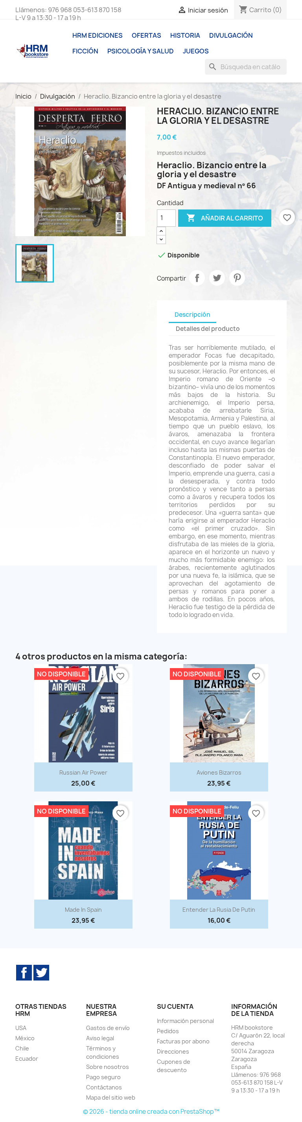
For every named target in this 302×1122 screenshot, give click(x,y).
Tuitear (217, 278)
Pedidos (168, 1031)
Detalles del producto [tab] (208, 329)
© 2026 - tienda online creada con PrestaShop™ (151, 1111)
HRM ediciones (97, 35)
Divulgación (231, 35)
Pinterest (237, 278)
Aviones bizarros (219, 772)
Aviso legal (100, 1038)
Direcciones (173, 1051)
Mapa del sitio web (110, 1097)
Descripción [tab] (192, 314)
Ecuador (26, 1058)
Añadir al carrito (224, 217)
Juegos (196, 51)
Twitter (41, 973)
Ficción (85, 51)
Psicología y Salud (140, 51)
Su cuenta (175, 1006)
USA (20, 1028)
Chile (22, 1048)
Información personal (185, 1021)
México (25, 1038)
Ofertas (146, 35)
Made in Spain (83, 909)
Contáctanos (104, 1087)
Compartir (197, 278)
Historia (185, 35)
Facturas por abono (183, 1041)
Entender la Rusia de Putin (218, 909)
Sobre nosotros (107, 1067)
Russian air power (83, 772)
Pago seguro (103, 1077)
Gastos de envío (108, 1028)
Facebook (24, 973)
